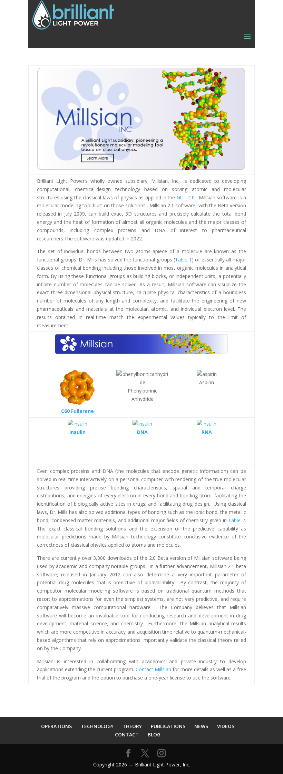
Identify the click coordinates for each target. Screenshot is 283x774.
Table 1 (183, 259)
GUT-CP (186, 197)
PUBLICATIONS (168, 726)
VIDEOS (225, 726)
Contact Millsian (153, 669)
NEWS (201, 726)
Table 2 (236, 520)
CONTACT (127, 734)
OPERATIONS (56, 726)
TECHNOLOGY (97, 726)
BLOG (154, 734)
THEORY (132, 726)
